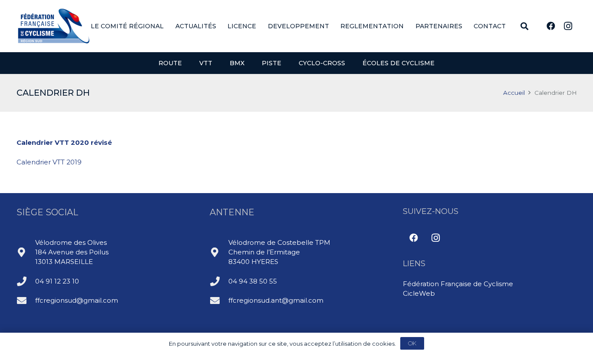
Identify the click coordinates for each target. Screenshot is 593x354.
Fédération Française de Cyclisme (458, 284)
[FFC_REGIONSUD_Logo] (53, 26)
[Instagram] (568, 26)
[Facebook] (551, 26)
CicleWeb (419, 293)
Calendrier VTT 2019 (49, 162)
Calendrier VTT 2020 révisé (64, 142)
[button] (169, 26)
